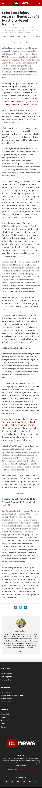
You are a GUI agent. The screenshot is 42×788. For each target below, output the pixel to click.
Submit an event (7, 698)
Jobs (3, 724)
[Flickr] (12, 782)
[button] (39, 3)
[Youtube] (35, 782)
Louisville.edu (21, 765)
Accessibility (5, 714)
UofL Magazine (6, 677)
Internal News (6, 680)
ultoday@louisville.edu (25, 769)
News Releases (6, 673)
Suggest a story (6, 692)
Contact (4, 727)
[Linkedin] (18, 782)
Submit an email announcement (13, 695)
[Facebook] (6, 782)
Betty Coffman (8, 36)
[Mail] (21, 651)
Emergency (5, 720)
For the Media (6, 702)
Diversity (4, 717)
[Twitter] (30, 782)
